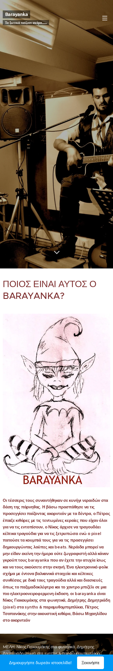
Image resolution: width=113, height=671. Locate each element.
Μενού (104, 17)
